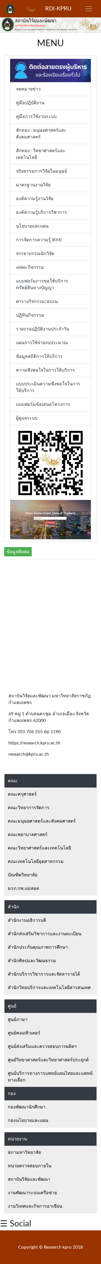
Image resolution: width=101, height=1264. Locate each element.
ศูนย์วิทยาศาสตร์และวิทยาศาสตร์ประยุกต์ (48, 1060)
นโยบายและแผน (32, 226)
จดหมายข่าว (28, 89)
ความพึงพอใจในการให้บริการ (45, 370)
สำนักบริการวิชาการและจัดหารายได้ (44, 974)
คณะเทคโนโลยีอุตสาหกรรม (36, 861)
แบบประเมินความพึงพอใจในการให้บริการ (48, 387)
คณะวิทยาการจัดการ (28, 807)
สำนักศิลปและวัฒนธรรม (32, 961)
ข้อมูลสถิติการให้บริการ (39, 356)
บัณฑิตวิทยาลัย (22, 875)
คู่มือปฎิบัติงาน (30, 103)
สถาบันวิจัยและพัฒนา (29, 1179)
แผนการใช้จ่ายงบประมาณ (42, 343)
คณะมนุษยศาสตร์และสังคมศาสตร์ (42, 821)
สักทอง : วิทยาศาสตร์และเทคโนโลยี (40, 154)
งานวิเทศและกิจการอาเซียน (35, 1206)
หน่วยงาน (17, 1139)
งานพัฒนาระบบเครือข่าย (32, 1193)
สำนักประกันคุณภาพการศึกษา (38, 947)
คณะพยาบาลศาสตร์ (27, 834)
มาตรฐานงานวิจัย (33, 185)
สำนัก (13, 907)
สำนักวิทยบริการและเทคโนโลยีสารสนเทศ (49, 987)
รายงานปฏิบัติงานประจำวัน (42, 329)
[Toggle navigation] (89, 8)
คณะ (13, 781)
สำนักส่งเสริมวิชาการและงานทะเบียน (44, 934)
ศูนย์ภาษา (17, 1019)
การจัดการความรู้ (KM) (38, 240)
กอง (12, 1093)
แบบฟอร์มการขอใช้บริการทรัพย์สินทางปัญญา (42, 284)
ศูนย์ (12, 1006)
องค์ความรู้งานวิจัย (34, 198)
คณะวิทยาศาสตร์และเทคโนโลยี (39, 848)
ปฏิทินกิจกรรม (30, 315)
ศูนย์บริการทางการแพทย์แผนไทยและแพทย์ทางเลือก (50, 1076)
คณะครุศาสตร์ (22, 794)
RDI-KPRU (58, 8)
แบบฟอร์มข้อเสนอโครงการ (43, 404)
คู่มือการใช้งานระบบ (36, 116)
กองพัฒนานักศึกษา (26, 1107)
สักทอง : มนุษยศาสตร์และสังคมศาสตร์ (41, 133)
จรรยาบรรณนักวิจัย (35, 253)
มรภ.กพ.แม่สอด (23, 888)
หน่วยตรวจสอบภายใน (29, 1166)
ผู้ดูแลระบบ (27, 418)
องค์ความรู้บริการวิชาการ (41, 212)
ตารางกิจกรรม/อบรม (37, 301)
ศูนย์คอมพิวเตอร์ (24, 1033)
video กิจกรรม (30, 267)
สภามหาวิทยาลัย (24, 1152)
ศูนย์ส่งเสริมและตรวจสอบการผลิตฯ (42, 1046)
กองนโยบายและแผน (28, 1120)
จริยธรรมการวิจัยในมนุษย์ (41, 171)
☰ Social (15, 1224)
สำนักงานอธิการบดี (27, 920)
